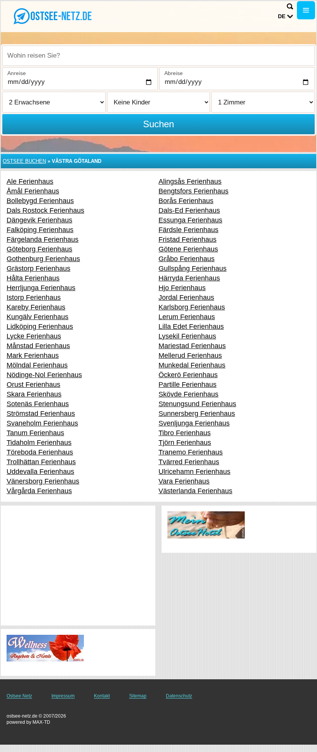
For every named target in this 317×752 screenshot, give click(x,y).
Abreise (173, 73)
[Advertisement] (78, 565)
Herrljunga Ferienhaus (41, 288)
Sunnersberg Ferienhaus (196, 413)
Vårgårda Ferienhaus (39, 491)
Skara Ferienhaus (34, 394)
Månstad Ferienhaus (38, 346)
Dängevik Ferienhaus (39, 220)
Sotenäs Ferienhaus (38, 404)
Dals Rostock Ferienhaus (45, 210)
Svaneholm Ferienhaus (42, 423)
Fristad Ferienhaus (187, 239)
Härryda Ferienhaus (189, 278)
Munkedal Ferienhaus (191, 365)
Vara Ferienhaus (184, 481)
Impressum (63, 696)
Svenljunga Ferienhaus (194, 423)
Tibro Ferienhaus (184, 433)
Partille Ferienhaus (187, 384)
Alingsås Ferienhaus (190, 181)
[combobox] (158, 55)
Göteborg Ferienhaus (39, 249)
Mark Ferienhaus (33, 355)
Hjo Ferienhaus (182, 288)
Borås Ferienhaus (185, 201)
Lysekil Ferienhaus (187, 336)
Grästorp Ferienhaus (38, 268)
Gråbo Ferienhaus (186, 259)
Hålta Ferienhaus (33, 278)
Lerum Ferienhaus (186, 317)
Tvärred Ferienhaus (188, 462)
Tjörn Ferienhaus (184, 442)
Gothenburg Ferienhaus (43, 259)
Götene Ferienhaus (188, 249)
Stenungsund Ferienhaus (197, 404)
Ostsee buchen (24, 161)
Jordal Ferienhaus (186, 297)
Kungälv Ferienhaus (37, 317)
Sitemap (138, 696)
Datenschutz (179, 696)
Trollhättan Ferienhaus (41, 462)
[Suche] (290, 6)
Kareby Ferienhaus (36, 307)
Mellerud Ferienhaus (190, 355)
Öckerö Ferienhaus (188, 375)
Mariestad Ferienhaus (192, 346)
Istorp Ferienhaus (34, 297)
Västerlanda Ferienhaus (195, 491)
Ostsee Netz (19, 696)
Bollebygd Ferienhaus (40, 201)
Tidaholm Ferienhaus (39, 442)
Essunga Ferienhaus (190, 220)
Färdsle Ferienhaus (188, 230)
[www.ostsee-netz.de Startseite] (54, 15)
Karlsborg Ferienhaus (191, 307)
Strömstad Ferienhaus (41, 413)
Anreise (16, 73)
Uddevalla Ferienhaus (40, 471)
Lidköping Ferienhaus (40, 326)
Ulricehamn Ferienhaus (194, 471)
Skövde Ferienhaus (188, 394)
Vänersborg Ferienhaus (43, 481)
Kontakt (102, 696)
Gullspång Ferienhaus (192, 268)
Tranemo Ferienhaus (190, 452)
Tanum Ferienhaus (35, 433)
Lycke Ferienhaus (34, 336)
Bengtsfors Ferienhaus (193, 191)
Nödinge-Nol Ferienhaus (44, 375)
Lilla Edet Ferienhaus (191, 326)
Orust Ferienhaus (33, 384)
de (281, 16)
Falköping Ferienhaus (40, 230)
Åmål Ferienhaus (33, 191)
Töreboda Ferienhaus (40, 452)
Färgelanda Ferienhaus (42, 239)
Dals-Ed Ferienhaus (189, 210)
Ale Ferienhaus (30, 181)
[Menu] (306, 10)
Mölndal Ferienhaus (37, 365)
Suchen (158, 124)
